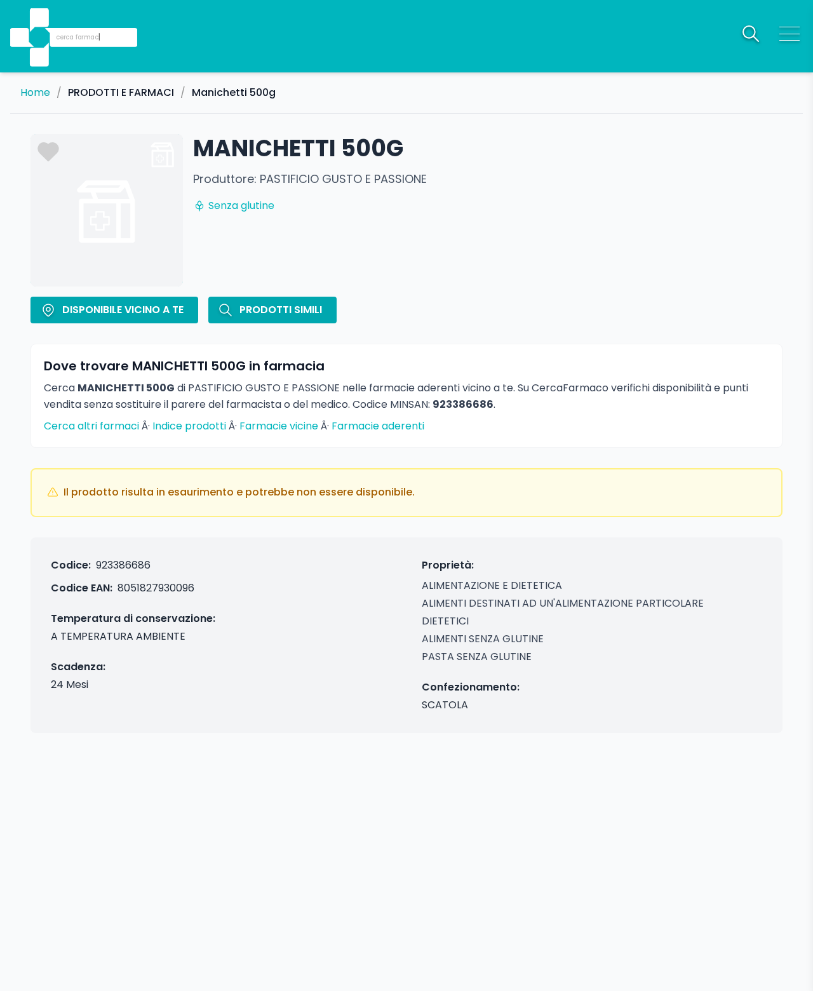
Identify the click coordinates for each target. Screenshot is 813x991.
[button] (40, 19)
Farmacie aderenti (378, 426)
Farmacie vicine (278, 426)
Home (35, 93)
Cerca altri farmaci (91, 426)
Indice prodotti (189, 426)
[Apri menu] (789, 33)
